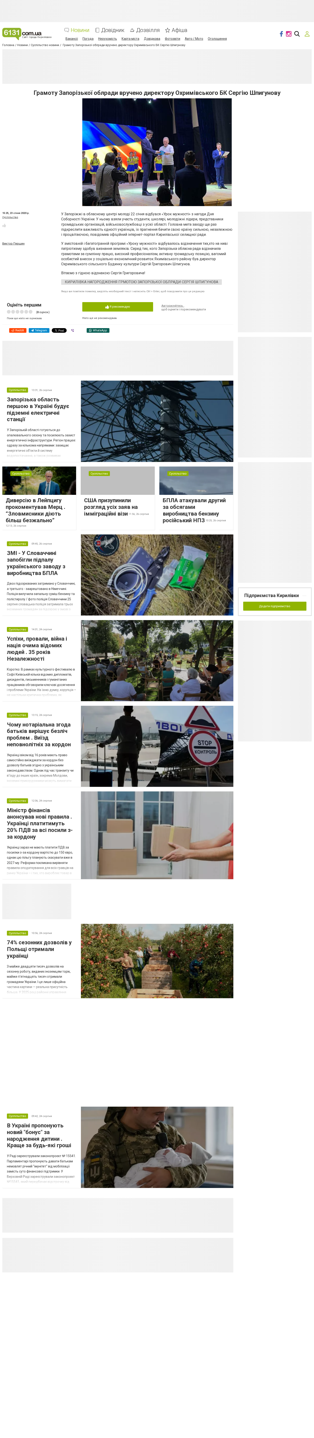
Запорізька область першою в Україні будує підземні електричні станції (38, 409)
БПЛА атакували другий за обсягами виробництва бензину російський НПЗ (194, 510)
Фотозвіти (172, 39)
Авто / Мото (194, 39)
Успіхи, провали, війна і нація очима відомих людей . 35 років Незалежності (37, 649)
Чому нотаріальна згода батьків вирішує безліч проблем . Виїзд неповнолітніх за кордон (39, 734)
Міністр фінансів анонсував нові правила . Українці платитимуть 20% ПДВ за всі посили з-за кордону (40, 823)
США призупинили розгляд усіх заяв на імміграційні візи (111, 507)
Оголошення (217, 39)
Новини (80, 30)
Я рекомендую (119, 306)
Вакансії (72, 39)
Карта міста (130, 39)
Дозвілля (148, 30)
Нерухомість (107, 39)
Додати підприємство (274, 606)
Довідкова (152, 39)
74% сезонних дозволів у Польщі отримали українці (39, 949)
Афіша (179, 30)
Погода (88, 39)
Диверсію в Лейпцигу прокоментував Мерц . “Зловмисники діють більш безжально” (35, 510)
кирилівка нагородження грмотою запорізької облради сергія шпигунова (141, 282)
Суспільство (10, 217)
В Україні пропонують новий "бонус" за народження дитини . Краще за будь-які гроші (39, 1135)
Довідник (112, 30)
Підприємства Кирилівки (271, 595)
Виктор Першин (13, 243)
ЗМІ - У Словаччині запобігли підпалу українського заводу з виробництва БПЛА (36, 563)
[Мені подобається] (4, 225)
